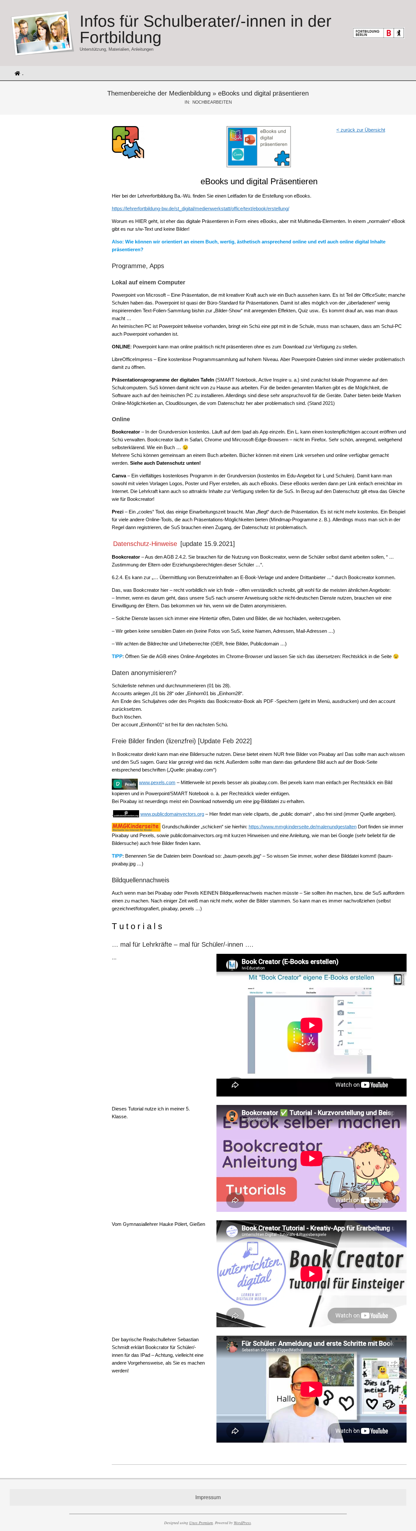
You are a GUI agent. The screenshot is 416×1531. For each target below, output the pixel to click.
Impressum (208, 1497)
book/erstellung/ (272, 208)
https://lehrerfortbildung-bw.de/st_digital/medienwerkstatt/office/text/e (184, 208)
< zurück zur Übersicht (360, 130)
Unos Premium (201, 1522)
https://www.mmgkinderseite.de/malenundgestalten (303, 826)
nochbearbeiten (212, 102)
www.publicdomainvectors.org (172, 814)
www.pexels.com (157, 782)
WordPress (242, 1522)
